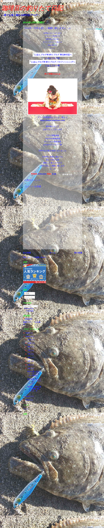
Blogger (99, 29)
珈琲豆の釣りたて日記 (32, 8)
